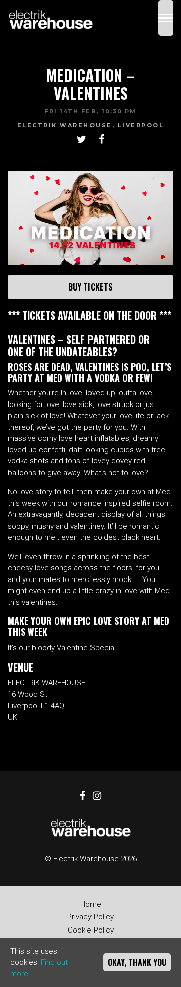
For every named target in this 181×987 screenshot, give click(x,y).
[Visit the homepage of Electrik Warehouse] (50, 18)
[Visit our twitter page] (81, 140)
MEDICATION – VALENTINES (90, 84)
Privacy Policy (90, 916)
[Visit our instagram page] (97, 796)
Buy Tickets (90, 287)
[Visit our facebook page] (101, 140)
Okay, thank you (137, 962)
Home (90, 904)
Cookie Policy (91, 930)
